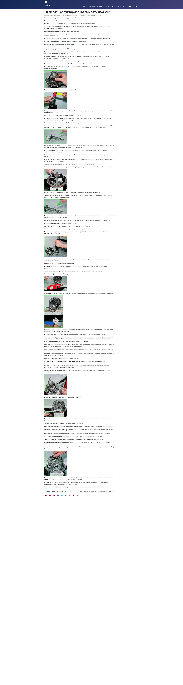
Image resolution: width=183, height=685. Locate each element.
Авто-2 (129, 6)
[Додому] (86, 6)
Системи (92, 6)
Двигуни (99, 6)
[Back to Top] (180, 682)
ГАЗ (113, 6)
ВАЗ (106, 6)
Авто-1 (120, 6)
